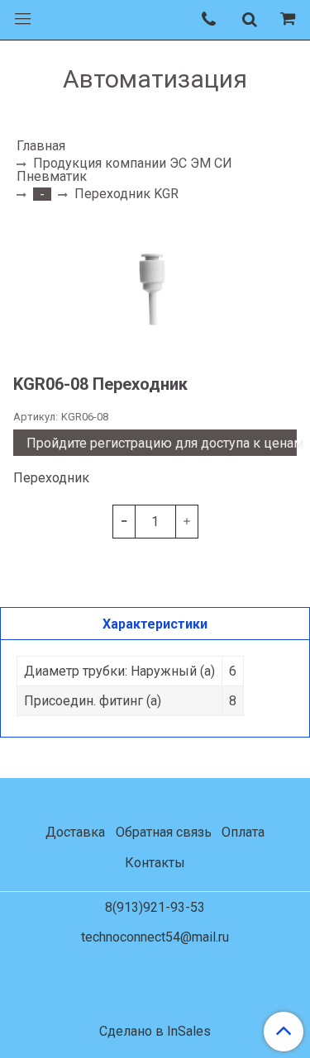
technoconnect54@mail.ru (155, 937)
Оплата (243, 832)
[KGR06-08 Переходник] (155, 287)
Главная (41, 146)
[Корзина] (290, 19)
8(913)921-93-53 (155, 907)
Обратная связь (164, 832)
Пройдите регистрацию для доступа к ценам (161, 443)
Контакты (155, 863)
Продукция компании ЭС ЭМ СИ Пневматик (124, 169)
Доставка (75, 832)
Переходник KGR (126, 194)
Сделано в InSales (155, 1031)
